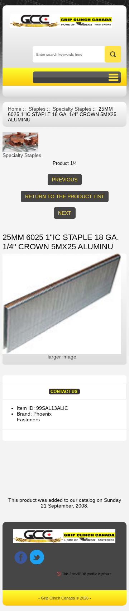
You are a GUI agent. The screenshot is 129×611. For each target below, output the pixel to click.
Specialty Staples (72, 109)
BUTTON (77, 77)
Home (15, 109)
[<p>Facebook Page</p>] (21, 557)
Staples (37, 109)
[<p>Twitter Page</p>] (37, 557)
